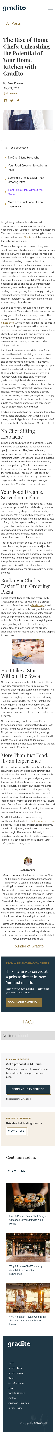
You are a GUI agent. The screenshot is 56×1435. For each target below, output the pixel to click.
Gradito (28, 237)
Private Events (15, 1373)
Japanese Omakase (18, 1402)
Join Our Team (15, 1382)
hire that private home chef (40, 821)
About (11, 1377)
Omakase (33, 1429)
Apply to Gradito (16, 1392)
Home (11, 1363)
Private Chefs (15, 1368)
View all (17, 1170)
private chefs (7, 322)
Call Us (22, 1429)
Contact (12, 1397)
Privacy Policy (15, 1407)
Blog (10, 1387)
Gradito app (37, 605)
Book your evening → (24, 1002)
